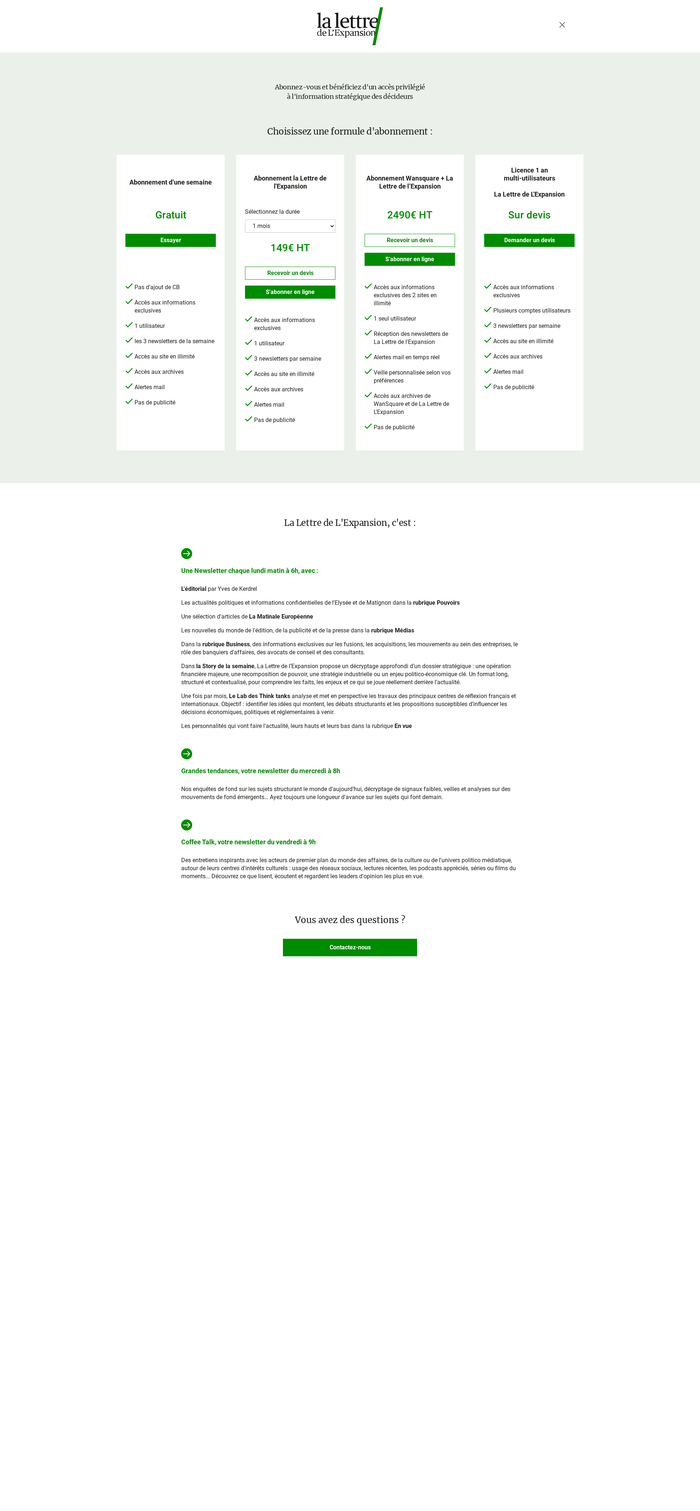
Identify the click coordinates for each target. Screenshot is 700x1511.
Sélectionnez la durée (272, 211)
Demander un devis (529, 240)
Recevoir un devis (290, 273)
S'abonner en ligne (290, 291)
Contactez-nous (350, 947)
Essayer (170, 240)
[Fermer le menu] (562, 24)
